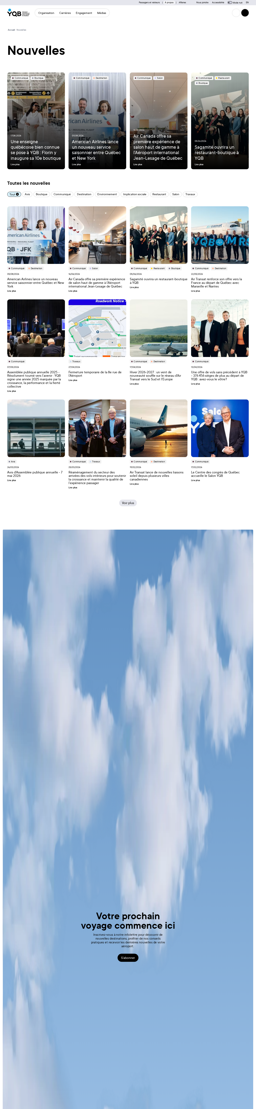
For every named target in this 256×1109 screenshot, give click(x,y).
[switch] (230, 2)
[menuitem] (46, 13)
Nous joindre (202, 2)
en (247, 2)
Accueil (11, 29)
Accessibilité (218, 2)
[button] (245, 13)
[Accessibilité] (236, 13)
